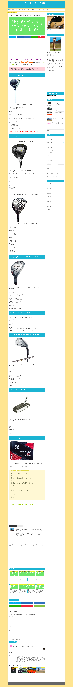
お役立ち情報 (34, 6)
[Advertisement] (27, 49)
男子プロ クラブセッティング (52, 176)
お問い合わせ (59, 6)
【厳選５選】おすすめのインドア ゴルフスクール (57, 119)
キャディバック (49, 147)
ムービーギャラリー (53, 6)
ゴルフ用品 (28, 6)
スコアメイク (23, 6)
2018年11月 (49, 206)
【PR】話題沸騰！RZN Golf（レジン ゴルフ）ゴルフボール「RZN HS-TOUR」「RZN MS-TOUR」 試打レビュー (54, 114)
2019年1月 (49, 201)
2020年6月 (49, 193)
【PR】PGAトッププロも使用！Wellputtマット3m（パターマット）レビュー (57, 109)
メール (10, 630)
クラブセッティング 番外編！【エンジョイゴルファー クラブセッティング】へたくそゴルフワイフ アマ (55, 124)
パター (48, 163)
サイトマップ (17, 6)
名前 (10, 626)
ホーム (13, 6)
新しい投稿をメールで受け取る (15, 639)
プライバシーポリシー (12, 683)
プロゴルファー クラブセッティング (43, 6)
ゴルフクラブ (49, 152)
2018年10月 (49, 209)
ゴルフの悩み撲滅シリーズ (51, 150)
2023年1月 (49, 183)
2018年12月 (49, 204)
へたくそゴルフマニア (20, 656)
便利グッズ (49, 168)
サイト (10, 634)
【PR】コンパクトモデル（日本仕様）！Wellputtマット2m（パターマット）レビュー (54, 104)
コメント (11, 616)
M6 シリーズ (49, 139)
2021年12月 (49, 185)
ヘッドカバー (49, 165)
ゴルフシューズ (49, 155)
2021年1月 (49, 188)
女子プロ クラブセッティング (52, 173)
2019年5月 (49, 196)
